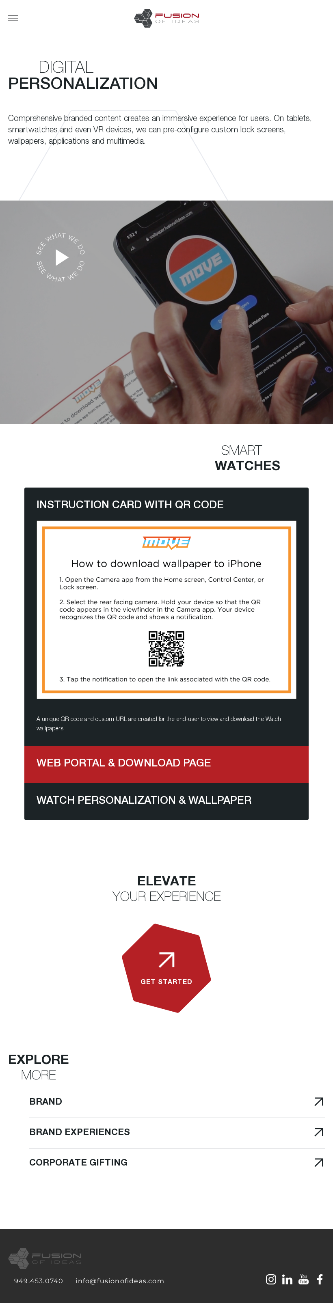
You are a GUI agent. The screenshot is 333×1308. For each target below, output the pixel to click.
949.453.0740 (38, 1281)
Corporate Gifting (78, 1163)
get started (166, 983)
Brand (45, 1102)
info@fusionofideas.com (120, 1281)
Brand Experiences (79, 1133)
